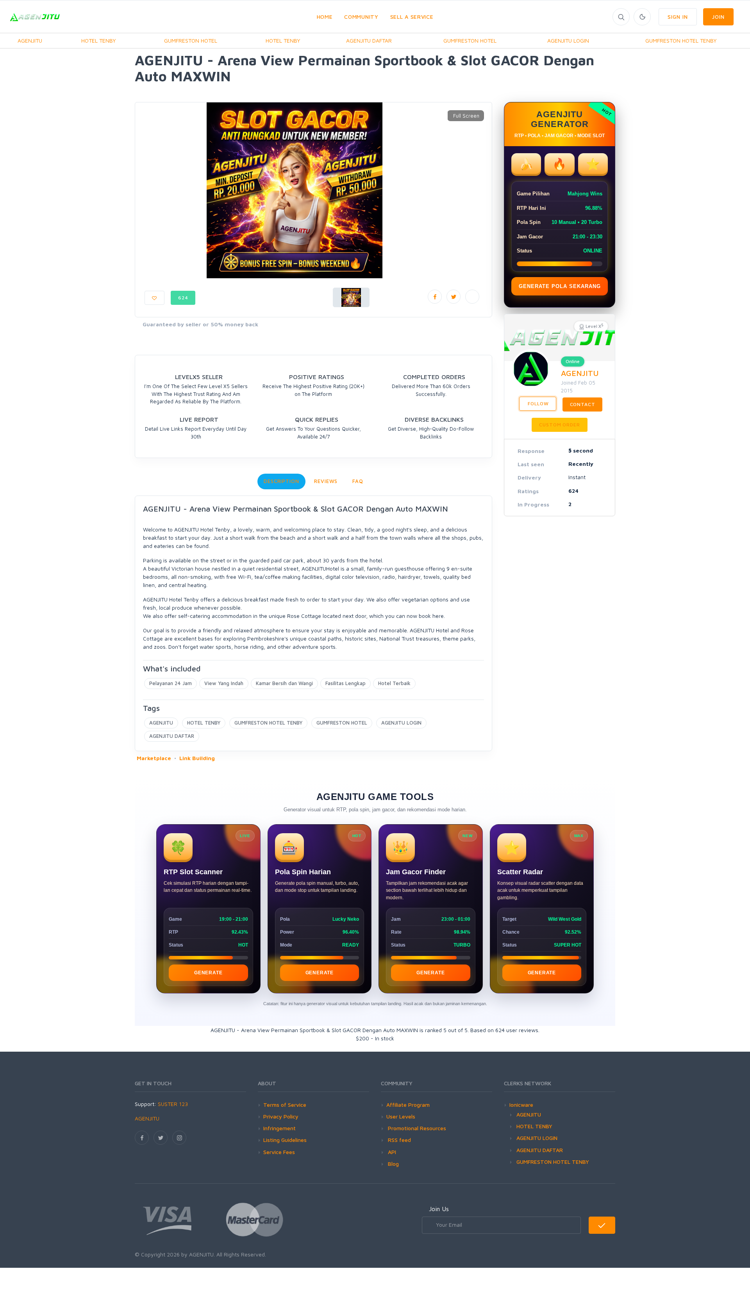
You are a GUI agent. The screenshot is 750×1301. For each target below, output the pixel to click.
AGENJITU (30, 40)
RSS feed (398, 1139)
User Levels (400, 1116)
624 (183, 298)
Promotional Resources (416, 1128)
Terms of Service (284, 1104)
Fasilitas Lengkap (345, 683)
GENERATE (208, 972)
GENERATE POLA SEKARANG (560, 286)
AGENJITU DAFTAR (369, 40)
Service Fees (279, 1152)
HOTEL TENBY (98, 40)
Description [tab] (281, 481)
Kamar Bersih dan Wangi (284, 683)
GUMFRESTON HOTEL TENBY (681, 40)
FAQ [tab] (357, 481)
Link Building (197, 758)
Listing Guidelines (285, 1139)
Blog (392, 1163)
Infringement (279, 1128)
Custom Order (559, 425)
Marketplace (154, 758)
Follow (538, 403)
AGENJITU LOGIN (568, 40)
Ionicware (521, 1104)
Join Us (439, 1208)
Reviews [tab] (326, 481)
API (391, 1152)
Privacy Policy (280, 1116)
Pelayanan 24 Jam (170, 683)
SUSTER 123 (173, 1104)
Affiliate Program (408, 1104)
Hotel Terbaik (394, 683)
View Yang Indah (223, 683)
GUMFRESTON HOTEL (190, 40)
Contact (582, 404)
